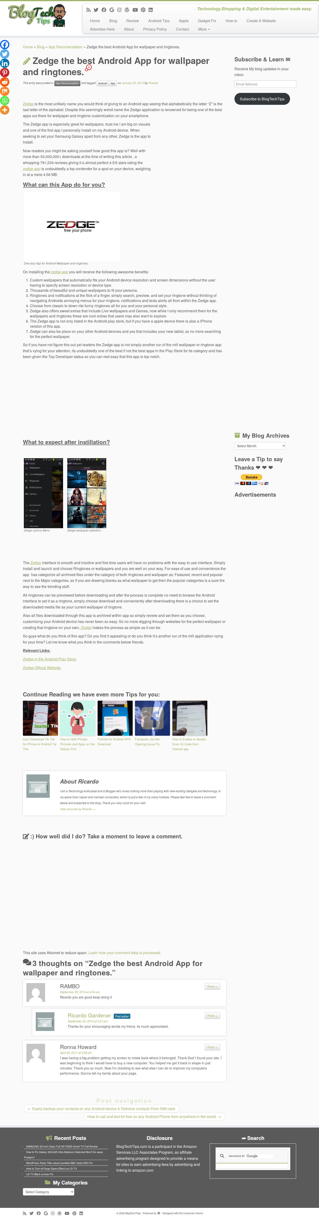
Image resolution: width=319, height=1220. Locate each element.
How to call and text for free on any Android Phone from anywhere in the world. (154, 1116)
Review (132, 20)
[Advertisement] (191, 152)
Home (95, 20)
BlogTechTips (133, 1213)
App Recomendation (66, 46)
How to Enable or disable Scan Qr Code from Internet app (189, 744)
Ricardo (153, 83)
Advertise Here (102, 29)
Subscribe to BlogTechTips (262, 99)
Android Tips (159, 20)
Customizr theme (193, 1213)
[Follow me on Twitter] (98, 9)
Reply (212, 986)
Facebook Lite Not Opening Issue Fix (147, 741)
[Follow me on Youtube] (136, 9)
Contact (182, 29)
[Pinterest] (4, 72)
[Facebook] (4, 44)
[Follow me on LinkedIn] (152, 9)
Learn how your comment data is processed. (124, 952)
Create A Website (261, 20)
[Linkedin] (4, 63)
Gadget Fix (207, 20)
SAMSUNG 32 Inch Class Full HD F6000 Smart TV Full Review (62, 1146)
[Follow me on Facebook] (106, 9)
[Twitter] (4, 54)
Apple (184, 20)
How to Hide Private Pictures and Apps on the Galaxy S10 (77, 744)
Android (102, 83)
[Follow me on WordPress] (128, 9)
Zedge (28, 103)
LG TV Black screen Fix (39, 1174)
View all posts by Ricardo (78, 809)
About (129, 29)
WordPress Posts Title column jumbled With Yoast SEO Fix (59, 1163)
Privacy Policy (155, 29)
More (203, 29)
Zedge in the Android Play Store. (50, 659)
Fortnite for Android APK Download (114, 741)
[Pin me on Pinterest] (145, 9)
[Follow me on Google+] (113, 9)
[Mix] (4, 91)
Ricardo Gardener (89, 1015)
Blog (113, 20)
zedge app (31, 168)
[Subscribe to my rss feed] (90, 9)
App (113, 83)
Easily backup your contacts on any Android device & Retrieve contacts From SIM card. (102, 1108)
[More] (4, 110)
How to (231, 20)
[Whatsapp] (4, 100)
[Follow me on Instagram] (120, 9)
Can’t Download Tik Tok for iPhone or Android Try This (40, 744)
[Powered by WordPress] (158, 1212)
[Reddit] (4, 82)
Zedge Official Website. (42, 667)
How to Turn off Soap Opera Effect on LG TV (51, 1168)
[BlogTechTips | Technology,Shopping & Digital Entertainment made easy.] (37, 15)
